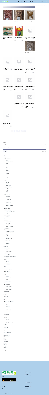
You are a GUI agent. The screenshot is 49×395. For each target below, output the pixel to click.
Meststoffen (6, 333)
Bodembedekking (7, 281)
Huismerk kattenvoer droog (10, 231)
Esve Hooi (7, 261)
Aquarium (5, 299)
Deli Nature (7, 249)
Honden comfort (7, 208)
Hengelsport (26, 1)
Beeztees (7, 216)
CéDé (7, 279)
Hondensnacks (7, 194)
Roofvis (5, 347)
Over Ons (26, 371)
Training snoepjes (8, 197)
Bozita (7, 160)
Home (16, 1)
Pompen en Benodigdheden (9, 301)
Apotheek (5, 324)
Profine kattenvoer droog (9, 232)
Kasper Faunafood (8, 251)
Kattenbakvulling (8, 221)
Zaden (5, 339)
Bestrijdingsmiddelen (7, 332)
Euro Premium (8, 171)
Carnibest (7, 188)
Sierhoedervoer (7, 284)
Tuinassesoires (6, 336)
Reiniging (6, 312)
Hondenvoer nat (7, 180)
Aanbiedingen (42, 1)
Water (5, 338)
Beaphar (6, 327)
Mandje (47, 1)
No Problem (8, 223)
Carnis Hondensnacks (9, 205)
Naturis (7, 191)
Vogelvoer (6, 274)
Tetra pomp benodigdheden (10, 304)
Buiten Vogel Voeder (9, 269)
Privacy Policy (27, 374)
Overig (5, 350)
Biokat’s (7, 224)
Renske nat (7, 183)
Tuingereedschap (7, 335)
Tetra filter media (8, 309)
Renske (7, 166)
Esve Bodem (8, 264)
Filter (5, 151)
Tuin (22, 1)
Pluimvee (5, 282)
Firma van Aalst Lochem (28, 382)
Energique (7, 190)
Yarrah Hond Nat (8, 185)
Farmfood (7, 170)
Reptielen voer (7, 296)
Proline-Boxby (8, 196)
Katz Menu (7, 235)
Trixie (7, 213)
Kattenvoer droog (7, 229)
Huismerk (7, 173)
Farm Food (7, 182)
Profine (7, 164)
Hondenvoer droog (8, 158)
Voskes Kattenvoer (9, 238)
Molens (5, 344)
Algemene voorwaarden (28, 372)
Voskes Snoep (8, 199)
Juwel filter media (8, 311)
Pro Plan (7, 176)
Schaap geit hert (6, 291)
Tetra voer (7, 319)
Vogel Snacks (7, 271)
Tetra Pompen (8, 306)
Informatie (31, 1)
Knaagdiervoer (7, 248)
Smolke (7, 177)
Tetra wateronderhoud (9, 322)
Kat (4, 218)
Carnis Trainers (8, 202)
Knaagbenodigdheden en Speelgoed (10, 256)
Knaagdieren (6, 246)
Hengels (5, 343)
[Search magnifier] (41, 5)
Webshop (36, 1)
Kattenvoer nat (7, 240)
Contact (3, 388)
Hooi (5, 259)
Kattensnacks (7, 228)
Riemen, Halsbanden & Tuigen (10, 211)
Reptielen (5, 294)
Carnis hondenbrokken (9, 161)
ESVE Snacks (8, 254)
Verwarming (7, 314)
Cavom (7, 163)
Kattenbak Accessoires (9, 226)
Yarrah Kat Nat (8, 243)
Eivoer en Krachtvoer (9, 277)
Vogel (5, 266)
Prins (6, 167)
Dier (19, 1)
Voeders (6, 317)
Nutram (7, 174)
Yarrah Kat (7, 237)
